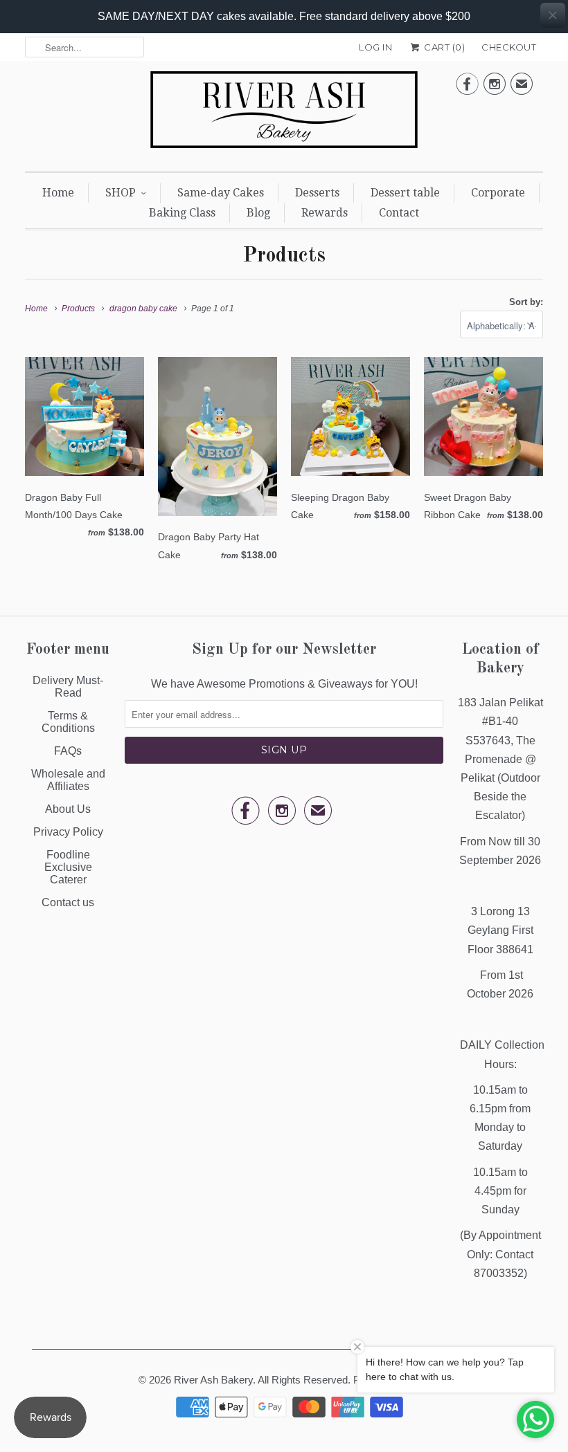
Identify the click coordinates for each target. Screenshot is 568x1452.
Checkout (508, 47)
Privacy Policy (68, 832)
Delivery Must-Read (68, 686)
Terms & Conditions (68, 722)
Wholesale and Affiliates (68, 780)
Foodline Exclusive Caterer (68, 867)
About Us (68, 809)
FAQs (68, 751)
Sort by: (526, 302)
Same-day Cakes (220, 192)
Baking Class (182, 212)
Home (58, 192)
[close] (552, 15)
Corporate (498, 192)
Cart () (443, 47)
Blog (258, 212)
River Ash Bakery (213, 1380)
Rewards (324, 212)
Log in (375, 47)
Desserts (317, 192)
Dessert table (405, 192)
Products (284, 256)
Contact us (68, 902)
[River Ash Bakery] (284, 114)
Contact (399, 212)
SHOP (120, 192)
